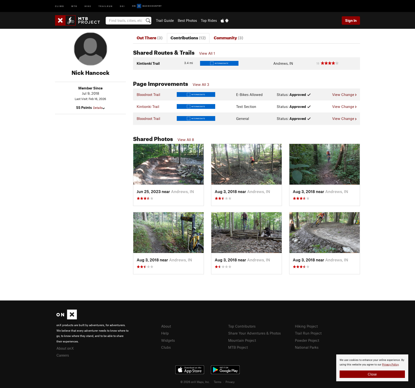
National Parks (306, 347)
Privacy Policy (390, 364)
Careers (62, 355)
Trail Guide (165, 20)
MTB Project (238, 347)
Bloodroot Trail (148, 94)
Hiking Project (306, 326)
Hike (88, 5)
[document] (372, 368)
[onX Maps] (66, 318)
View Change (343, 94)
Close (372, 374)
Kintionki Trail (148, 106)
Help (165, 333)
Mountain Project (242, 340)
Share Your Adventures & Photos (254, 333)
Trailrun (105, 5)
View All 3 (201, 84)
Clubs (166, 347)
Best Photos (187, 20)
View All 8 (185, 139)
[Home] (80, 20)
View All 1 (207, 53)
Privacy (230, 381)
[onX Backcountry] (146, 6)
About (166, 326)
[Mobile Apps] (224, 20)
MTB (74, 5)
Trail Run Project (308, 333)
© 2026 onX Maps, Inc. (195, 381)
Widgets (168, 340)
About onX (65, 348)
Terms (217, 381)
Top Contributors (242, 326)
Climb (59, 5)
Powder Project (307, 340)
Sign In (351, 20)
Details (97, 108)
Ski (122, 5)
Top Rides (209, 20)
